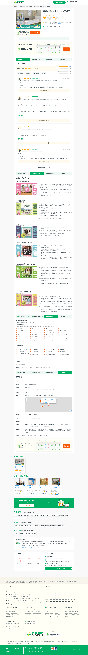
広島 (23, 600)
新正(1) (58, 515)
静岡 (21, 596)
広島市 (26, 600)
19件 (21, 493)
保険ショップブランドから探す (12, 607)
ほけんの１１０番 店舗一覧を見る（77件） (31, 547)
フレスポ (51, 613)
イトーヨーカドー (48, 611)
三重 (30, 596)
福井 (29, 594)
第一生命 (19, 334)
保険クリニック (8, 611)
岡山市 (20, 600)
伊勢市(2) (26, 525)
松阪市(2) (32, 525)
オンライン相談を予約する (26, 505)
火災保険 (70, 613)
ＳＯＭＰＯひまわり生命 (51, 332)
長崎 (24, 602)
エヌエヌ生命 (20, 330)
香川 (35, 600)
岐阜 (18, 596)
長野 (20, 594)
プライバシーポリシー (39, 641)
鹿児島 (40, 602)
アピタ (53, 611)
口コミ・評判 (22, 173)
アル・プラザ (57, 614)
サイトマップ (26, 643)
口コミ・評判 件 (45, 402)
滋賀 (32, 598)
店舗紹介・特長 (36, 59)
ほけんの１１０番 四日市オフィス (48, 399)
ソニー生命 (34, 332)
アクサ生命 (20, 328)
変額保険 (78, 614)
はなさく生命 (34, 338)
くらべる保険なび (29, 648)
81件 (57, 494)
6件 (20, 472)
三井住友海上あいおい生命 (23, 340)
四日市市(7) (21, 525)
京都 (26, 598)
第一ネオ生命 (34, 334)
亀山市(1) (47, 525)
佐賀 (21, 602)
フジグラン (47, 613)
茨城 (11, 592)
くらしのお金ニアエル (29, 651)
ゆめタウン (50, 609)
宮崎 (36, 602)
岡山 (17, 600)
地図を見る (60, 23)
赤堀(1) (62, 515)
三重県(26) (34, 533)
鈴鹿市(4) (42, 525)
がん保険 (75, 609)
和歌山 (39, 598)
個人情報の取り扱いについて (30, 641)
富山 (23, 594)
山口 (29, 600)
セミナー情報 (8, 628)
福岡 (11, 602)
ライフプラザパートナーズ (10, 614)
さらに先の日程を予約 (66, 49)
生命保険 (66, 609)
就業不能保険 (73, 614)
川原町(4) (53, 515)
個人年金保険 (71, 611)
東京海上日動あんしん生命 (37, 336)
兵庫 (20, 598)
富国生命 (47, 338)
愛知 (11, 596)
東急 (50, 616)
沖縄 (11, 604)
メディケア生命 (63, 340)
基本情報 (63, 59)
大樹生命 (61, 332)
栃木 (14, 592)
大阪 (11, 598)
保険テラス (17, 614)
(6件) (70, 66)
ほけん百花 (7, 613)
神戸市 (23, 598)
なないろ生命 (48, 336)
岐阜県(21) (17, 533)
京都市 (29, 598)
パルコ (53, 614)
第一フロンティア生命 (50, 334)
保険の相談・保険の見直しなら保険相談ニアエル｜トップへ (62, 575)
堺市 (17, 598)
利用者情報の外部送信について (49, 641)
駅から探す (48, 586)
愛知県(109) (28, 533)
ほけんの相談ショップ (9, 616)
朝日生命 (33, 328)
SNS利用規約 (58, 641)
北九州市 (14, 602)
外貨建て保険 (67, 614)
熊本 (27, 602)
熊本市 (30, 602)
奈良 (35, 598)
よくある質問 (17, 626)
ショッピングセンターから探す (51, 607)
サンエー (46, 616)
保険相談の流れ (16, 623)
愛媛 (38, 600)
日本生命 (19, 338)
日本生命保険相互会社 (38, 648)
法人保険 (66, 616)
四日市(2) (48, 515)
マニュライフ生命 (63, 338)
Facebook (27, 623)
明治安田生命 (34, 340)
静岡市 (24, 596)
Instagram (33, 623)
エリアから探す (9, 586)
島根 (14, 600)
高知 (41, 600)
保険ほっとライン (15, 611)
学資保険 (76, 611)
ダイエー (54, 616)
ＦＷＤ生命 (34, 330)
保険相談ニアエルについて (19, 643)
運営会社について (10, 643)
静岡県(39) (22, 533)
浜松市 (27, 596)
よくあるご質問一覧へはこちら (58, 568)
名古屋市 (14, 596)
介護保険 (66, 613)
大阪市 (14, 598)
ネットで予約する (34, 32)
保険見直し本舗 (14, 609)
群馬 (17, 592)
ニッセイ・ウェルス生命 (65, 336)
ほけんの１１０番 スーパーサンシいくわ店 (56, 487)
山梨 (11, 594)
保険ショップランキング (10, 626)
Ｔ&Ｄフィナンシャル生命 (23, 336)
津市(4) (16, 525)
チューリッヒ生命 (63, 334)
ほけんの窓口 (8, 609)
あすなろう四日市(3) (18, 515)
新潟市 (17, 594)
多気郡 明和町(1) (61, 525)
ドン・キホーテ (47, 614)
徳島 (32, 600)
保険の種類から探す (69, 607)
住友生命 (19, 332)
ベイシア (56, 613)
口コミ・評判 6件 (58, 16)
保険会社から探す (29, 607)
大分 (33, 602)
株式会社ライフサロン (38, 650)
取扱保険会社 (50, 59)
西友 (57, 616)
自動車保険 (75, 613)
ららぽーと (56, 609)
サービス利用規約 (21, 641)
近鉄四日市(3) (26, 515)
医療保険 (70, 609)
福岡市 (18, 602)
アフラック (48, 328)
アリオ (57, 611)
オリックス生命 (49, 330)
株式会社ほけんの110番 (39, 651)
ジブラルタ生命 (63, 330)
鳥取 (11, 600)
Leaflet (71, 410)
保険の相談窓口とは (9, 623)
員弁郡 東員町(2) (53, 525)
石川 (26, 594)
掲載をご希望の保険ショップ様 (12, 641)
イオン (46, 609)
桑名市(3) (37, 525)
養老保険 (66, 611)
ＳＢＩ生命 (62, 328)
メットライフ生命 (49, 340)
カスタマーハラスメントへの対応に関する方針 (69, 641)
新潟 (14, 594)
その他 (26, 421)
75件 (45, 493)
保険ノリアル (28, 650)
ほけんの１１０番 (14, 613)
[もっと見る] (28, 27)
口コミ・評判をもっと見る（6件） (43, 167)
